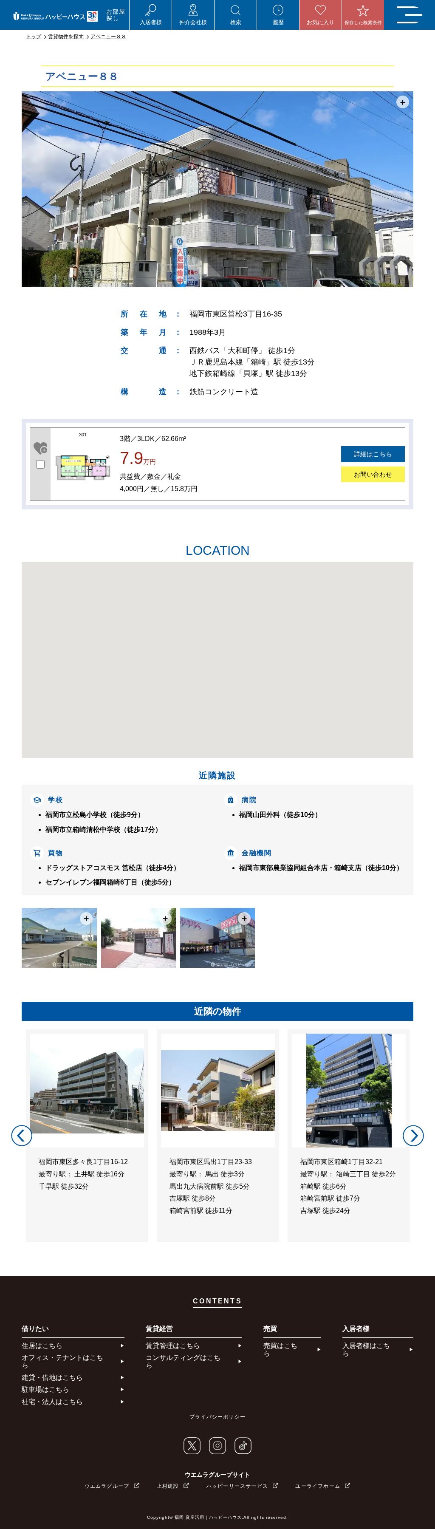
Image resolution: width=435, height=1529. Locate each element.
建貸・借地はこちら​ (52, 1377)
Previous (21, 1135)
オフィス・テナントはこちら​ (62, 1361)
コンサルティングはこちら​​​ (183, 1361)
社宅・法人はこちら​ (52, 1401)
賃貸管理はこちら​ (173, 1345)
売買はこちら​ (280, 1349)
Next (413, 1135)
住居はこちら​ (42, 1345)
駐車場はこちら (45, 1389)
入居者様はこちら (366, 1349)
